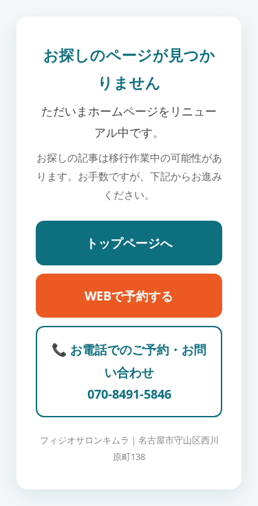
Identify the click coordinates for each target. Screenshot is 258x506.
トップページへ (129, 242)
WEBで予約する (129, 295)
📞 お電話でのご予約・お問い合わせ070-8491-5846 (129, 371)
